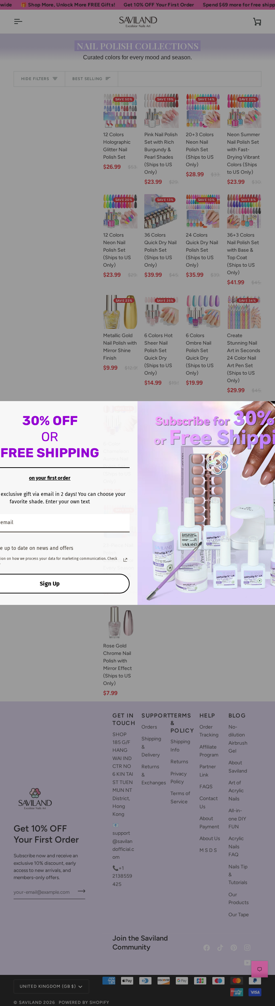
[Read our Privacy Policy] (125, 560)
